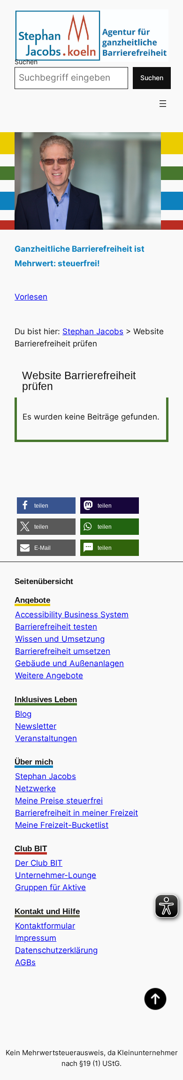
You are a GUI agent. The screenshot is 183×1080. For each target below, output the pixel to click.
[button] (46, 505)
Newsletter (35, 726)
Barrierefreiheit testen (56, 626)
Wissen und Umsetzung (60, 639)
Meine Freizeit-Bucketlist (61, 825)
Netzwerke (35, 788)
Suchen (26, 62)
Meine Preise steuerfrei (59, 800)
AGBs (25, 962)
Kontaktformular (45, 925)
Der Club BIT (38, 863)
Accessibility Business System (72, 614)
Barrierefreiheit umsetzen (62, 651)
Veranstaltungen (46, 738)
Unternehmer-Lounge (55, 875)
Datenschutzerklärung (56, 950)
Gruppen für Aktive (50, 887)
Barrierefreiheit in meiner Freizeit (76, 813)
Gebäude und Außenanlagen (69, 663)
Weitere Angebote (49, 675)
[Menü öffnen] (162, 103)
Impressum (35, 938)
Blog (23, 714)
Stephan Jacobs (45, 776)
